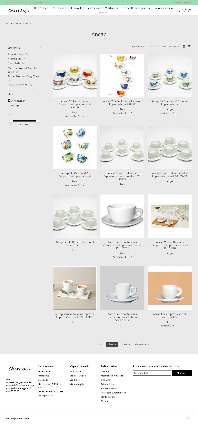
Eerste (112, 344)
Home (9, 23)
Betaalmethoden (109, 388)
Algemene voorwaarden (112, 375)
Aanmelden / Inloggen (182, 2)
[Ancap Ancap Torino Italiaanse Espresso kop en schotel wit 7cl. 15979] (122, 147)
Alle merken (18, 100)
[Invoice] (188, 418)
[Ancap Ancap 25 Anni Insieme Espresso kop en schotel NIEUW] (122, 75)
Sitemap (105, 401)
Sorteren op (154, 46)
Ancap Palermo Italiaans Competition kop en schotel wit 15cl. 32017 (122, 245)
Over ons (105, 371)
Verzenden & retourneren (113, 392)
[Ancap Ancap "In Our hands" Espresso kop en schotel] (170, 75)
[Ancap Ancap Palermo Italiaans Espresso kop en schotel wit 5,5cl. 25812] (122, 288)
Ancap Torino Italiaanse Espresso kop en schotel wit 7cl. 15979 (122, 176)
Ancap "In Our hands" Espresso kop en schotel (169, 102)
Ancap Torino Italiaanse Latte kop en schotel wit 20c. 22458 (170, 174)
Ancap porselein (164, 8)
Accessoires (14, 58)
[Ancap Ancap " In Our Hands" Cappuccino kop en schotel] (75, 147)
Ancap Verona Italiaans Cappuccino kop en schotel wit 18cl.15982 (170, 245)
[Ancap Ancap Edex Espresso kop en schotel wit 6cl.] (170, 288)
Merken (103, 12)
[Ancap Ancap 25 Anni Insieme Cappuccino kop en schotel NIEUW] (75, 75)
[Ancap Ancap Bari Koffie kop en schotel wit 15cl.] (75, 216)
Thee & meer (15, 54)
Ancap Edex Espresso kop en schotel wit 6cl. (170, 315)
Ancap (15, 105)
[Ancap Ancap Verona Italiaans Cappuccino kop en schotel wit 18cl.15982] (170, 216)
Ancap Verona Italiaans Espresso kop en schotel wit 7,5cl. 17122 (74, 315)
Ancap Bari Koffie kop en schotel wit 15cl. (75, 243)
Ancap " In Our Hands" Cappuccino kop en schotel (75, 174)
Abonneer (181, 372)
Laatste (125, 344)
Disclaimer (106, 379)
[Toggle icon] (178, 10)
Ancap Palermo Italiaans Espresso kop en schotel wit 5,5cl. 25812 (122, 317)
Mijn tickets (74, 379)
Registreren (75, 371)
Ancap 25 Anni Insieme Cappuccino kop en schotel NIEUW (75, 104)
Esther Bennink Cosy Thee (137, 8)
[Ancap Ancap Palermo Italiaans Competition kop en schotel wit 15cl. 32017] (122, 216)
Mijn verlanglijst (77, 384)
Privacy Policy (107, 384)
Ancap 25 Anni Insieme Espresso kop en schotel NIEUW (122, 102)
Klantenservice (108, 396)
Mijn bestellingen (77, 375)
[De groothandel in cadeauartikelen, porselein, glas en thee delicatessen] (18, 10)
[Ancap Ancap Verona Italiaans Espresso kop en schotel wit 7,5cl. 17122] (75, 288)
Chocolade (14, 63)
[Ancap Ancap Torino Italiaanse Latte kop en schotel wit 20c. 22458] (170, 147)
